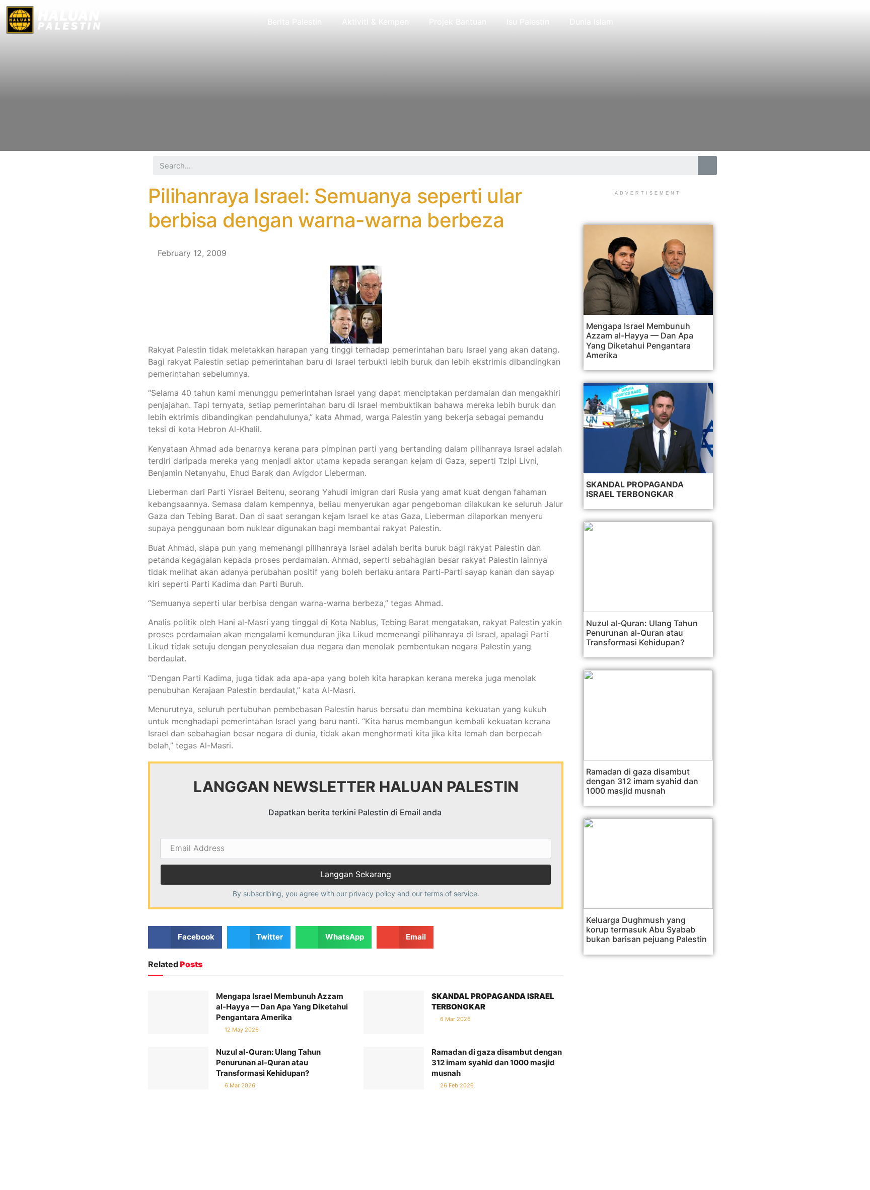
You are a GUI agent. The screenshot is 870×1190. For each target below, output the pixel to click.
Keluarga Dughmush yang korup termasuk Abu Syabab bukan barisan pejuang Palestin (646, 929)
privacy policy (372, 893)
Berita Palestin (294, 22)
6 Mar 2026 (455, 1019)
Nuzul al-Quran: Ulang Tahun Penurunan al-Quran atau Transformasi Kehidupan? (268, 1062)
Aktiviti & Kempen (375, 22)
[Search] (707, 165)
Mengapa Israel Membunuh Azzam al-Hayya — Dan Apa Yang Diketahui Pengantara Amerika (282, 1006)
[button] (185, 937)
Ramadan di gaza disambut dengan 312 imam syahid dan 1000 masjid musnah (496, 1062)
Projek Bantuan (457, 22)
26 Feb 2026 (456, 1085)
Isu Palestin (527, 22)
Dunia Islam (591, 22)
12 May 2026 (241, 1029)
